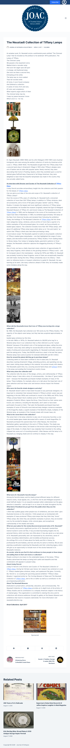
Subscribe (55, 2)
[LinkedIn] (56, 648)
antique (54, 367)
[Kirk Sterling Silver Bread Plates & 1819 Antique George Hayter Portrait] (18, 720)
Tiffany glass (23, 191)
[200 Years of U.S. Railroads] (18, 691)
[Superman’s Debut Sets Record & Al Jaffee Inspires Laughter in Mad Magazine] (51, 691)
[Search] (47, 2)
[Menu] (66, 18)
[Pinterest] (42, 648)
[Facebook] (14, 648)
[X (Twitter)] (28, 648)
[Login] (64, 2)
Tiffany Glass (11, 212)
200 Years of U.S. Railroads (13, 703)
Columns (46, 47)
